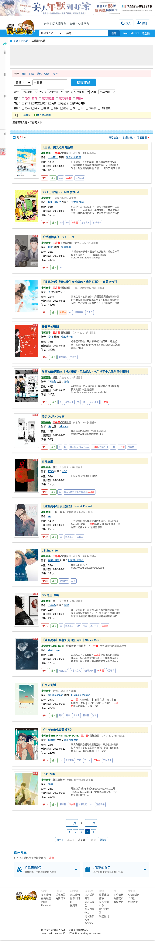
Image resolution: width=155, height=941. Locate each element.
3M (67, 223)
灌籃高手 (46, 153)
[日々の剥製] (26, 699)
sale (125, 33)
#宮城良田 (88, 670)
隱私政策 (60, 894)
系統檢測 (104, 916)
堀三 (61, 715)
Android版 (133, 894)
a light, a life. (50, 550)
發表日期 (142, 137)
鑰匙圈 (146, 33)
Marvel (134, 33)
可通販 (64, 103)
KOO (51, 471)
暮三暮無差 (59, 779)
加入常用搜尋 (44, 115)
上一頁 (72, 823)
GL (74, 108)
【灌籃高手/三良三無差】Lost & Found (67, 506)
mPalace (63, 426)
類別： (69, 92)
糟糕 (46, 108)
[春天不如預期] (26, 341)
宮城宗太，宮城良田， (82, 645)
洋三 (55, 377)
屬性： (17, 92)
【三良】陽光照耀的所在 (57, 147)
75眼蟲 (52, 381)
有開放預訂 (40, 103)
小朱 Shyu (54, 650)
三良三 (89, 312)
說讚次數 (128, 137)
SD (61, 223)
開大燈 (52, 739)
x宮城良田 (62, 153)
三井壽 (24, 115)
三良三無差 (59, 512)
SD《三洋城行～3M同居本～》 (61, 192)
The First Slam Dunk (79, 447)
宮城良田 (79, 178)
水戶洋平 (97, 223)
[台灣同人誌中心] (20, 26)
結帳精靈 (133, 901)
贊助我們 (118, 901)
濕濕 (50, 784)
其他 (39, 73)
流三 (55, 467)
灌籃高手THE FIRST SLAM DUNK (60, 735)
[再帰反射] (26, 475)
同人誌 (24, 41)
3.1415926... (49, 774)
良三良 (76, 715)
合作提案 (118, 898)
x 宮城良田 (63, 242)
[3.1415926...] (26, 789)
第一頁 (60, 840)
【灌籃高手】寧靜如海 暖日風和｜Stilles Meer (71, 640)
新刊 (27, 103)
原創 (24, 73)
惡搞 (56, 108)
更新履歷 (46, 898)
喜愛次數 (114, 137)
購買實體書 (48, 98)
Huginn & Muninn (80, 695)
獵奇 (65, 108)
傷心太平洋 (67, 336)
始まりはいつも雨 (53, 416)
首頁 (15, 41)
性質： (43, 92)
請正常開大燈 (71, 739)
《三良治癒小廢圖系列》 (57, 729)
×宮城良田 (90, 735)
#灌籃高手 (63, 670)
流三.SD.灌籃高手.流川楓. (79, 492)
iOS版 (131, 898)
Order (47, 73)
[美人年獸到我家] (77, 8)
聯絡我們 (75, 894)
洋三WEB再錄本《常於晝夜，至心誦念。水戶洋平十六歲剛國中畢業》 (86, 371)
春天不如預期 (50, 326)
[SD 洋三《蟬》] (26, 609)
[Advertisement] (81, 55)
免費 (53, 103)
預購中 (79, 98)
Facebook (46, 905)
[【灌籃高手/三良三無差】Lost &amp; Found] (26, 520)
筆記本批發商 (73, 157)
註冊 (145, 23)
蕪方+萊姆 (54, 560)
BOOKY (88, 923)
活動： (94, 92)
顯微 (66, 381)
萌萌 (27, 108)
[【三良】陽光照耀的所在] (26, 161)
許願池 (73, 905)
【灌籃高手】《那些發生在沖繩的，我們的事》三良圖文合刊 (79, 281)
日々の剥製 (49, 685)
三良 (61, 178)
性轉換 (92, 108)
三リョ (87, 760)
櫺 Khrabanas (55, 695)
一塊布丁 (53, 157)
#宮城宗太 (76, 670)
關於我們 (46, 894)
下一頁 (91, 823)
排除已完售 (79, 103)
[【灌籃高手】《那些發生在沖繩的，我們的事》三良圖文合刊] (26, 296)
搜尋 (114, 33)
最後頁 (103, 840)
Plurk (44, 901)
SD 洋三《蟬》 (51, 595)
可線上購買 (31, 98)
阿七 (50, 247)
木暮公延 (83, 804)
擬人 (36, 108)
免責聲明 (60, 898)
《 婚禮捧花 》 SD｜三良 (58, 237)
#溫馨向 (111, 670)
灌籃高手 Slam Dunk (52, 645)
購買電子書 (65, 98)
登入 (128, 23)
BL (82, 108)
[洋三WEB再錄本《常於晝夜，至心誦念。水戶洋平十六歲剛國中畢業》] (26, 385)
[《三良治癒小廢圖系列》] (26, 744)
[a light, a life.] (26, 565)
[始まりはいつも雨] (26, 430)
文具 (55, 73)
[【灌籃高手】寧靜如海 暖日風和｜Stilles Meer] (26, 654)
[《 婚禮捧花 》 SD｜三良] (26, 251)
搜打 (50, 336)
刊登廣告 (118, 894)
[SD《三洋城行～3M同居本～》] (26, 206)
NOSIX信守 (54, 202)
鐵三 (68, 715)
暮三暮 (86, 715)
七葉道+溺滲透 (76, 560)
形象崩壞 (106, 108)
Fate (31, 73)
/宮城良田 (62, 287)
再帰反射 (47, 461)
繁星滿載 (66, 247)
